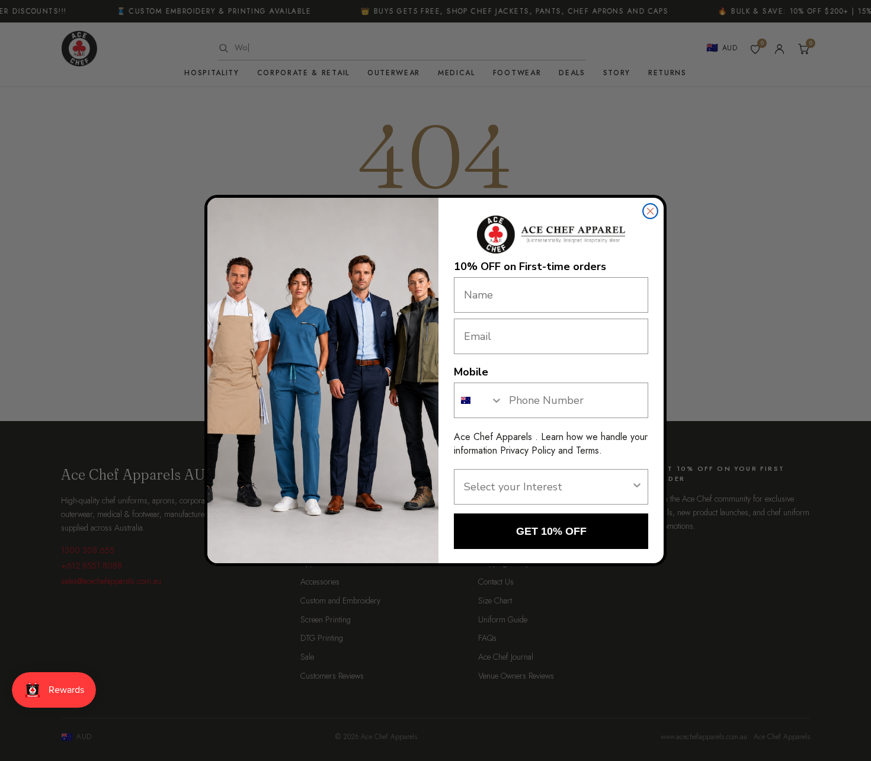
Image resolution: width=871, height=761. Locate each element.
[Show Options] (637, 487)
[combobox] (478, 400)
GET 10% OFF (551, 531)
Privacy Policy (527, 450)
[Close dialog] (650, 211)
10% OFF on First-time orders (530, 266)
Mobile (471, 372)
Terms (587, 450)
